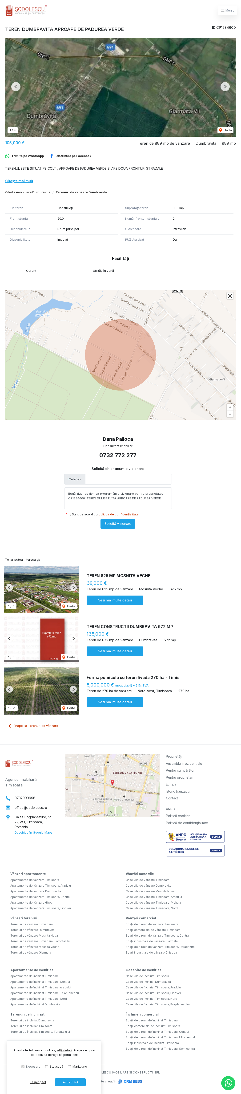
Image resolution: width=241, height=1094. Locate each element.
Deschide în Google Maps (33, 832)
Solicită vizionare (117, 523)
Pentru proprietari (179, 777)
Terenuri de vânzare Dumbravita (81, 192)
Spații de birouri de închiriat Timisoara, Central (157, 1031)
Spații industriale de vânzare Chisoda (151, 952)
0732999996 (25, 798)
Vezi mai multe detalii (115, 600)
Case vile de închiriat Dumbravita (148, 981)
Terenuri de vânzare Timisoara (31, 924)
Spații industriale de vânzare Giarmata (152, 941)
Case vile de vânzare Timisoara (147, 880)
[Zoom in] (230, 407)
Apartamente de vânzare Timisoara (34, 880)
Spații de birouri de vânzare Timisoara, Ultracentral (160, 947)
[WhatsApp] (228, 1083)
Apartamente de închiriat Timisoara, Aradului (40, 987)
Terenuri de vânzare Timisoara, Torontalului (40, 941)
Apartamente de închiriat (31, 970)
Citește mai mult (19, 181)
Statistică (56, 1066)
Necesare (33, 1066)
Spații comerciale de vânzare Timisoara (153, 930)
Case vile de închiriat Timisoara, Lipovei (153, 993)
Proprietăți (174, 756)
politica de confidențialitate (119, 514)
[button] (15, 86)
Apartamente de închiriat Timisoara (34, 976)
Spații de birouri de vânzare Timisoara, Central (157, 935)
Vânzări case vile (140, 874)
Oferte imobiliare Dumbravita (28, 192)
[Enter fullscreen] (230, 295)
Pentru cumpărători (180, 770)
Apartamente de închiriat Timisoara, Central (40, 981)
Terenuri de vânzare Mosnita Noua (34, 935)
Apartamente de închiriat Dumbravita (35, 1004)
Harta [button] (227, 130)
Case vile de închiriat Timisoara (147, 976)
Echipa (171, 784)
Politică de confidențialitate (187, 823)
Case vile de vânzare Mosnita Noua (150, 891)
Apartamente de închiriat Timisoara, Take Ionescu (44, 993)
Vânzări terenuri (23, 918)
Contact (172, 798)
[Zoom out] (230, 414)
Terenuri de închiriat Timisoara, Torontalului (40, 1031)
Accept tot (70, 1082)
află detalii (64, 1050)
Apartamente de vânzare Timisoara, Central (40, 897)
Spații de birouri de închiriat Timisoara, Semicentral (161, 1048)
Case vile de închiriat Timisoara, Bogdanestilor (158, 1004)
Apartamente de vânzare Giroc (31, 902)
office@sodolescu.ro (31, 808)
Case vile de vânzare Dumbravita (148, 885)
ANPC (170, 809)
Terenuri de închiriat (27, 1014)
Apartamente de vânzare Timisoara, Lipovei (40, 908)
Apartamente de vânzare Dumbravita (35, 891)
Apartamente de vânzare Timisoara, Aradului (41, 885)
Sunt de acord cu (105, 514)
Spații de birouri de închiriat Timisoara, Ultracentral (160, 1037)
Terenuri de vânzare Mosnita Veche (34, 947)
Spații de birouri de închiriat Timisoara (152, 1020)
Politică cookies (178, 816)
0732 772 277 (118, 455)
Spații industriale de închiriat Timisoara (152, 1043)
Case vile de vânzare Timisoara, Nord (152, 908)
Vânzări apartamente (28, 874)
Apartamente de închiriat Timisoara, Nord (38, 998)
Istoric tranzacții (178, 791)
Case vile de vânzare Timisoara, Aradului (154, 897)
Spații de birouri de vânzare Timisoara (152, 924)
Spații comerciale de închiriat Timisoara (153, 1026)
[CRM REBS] (129, 1081)
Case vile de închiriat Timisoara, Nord (151, 998)
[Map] (120, 355)
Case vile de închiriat (143, 970)
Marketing (79, 1066)
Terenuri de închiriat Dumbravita (32, 1020)
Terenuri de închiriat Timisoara (31, 1026)
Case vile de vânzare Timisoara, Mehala (153, 902)
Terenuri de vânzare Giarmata (30, 952)
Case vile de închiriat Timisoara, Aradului (153, 987)
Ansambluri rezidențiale (184, 763)
